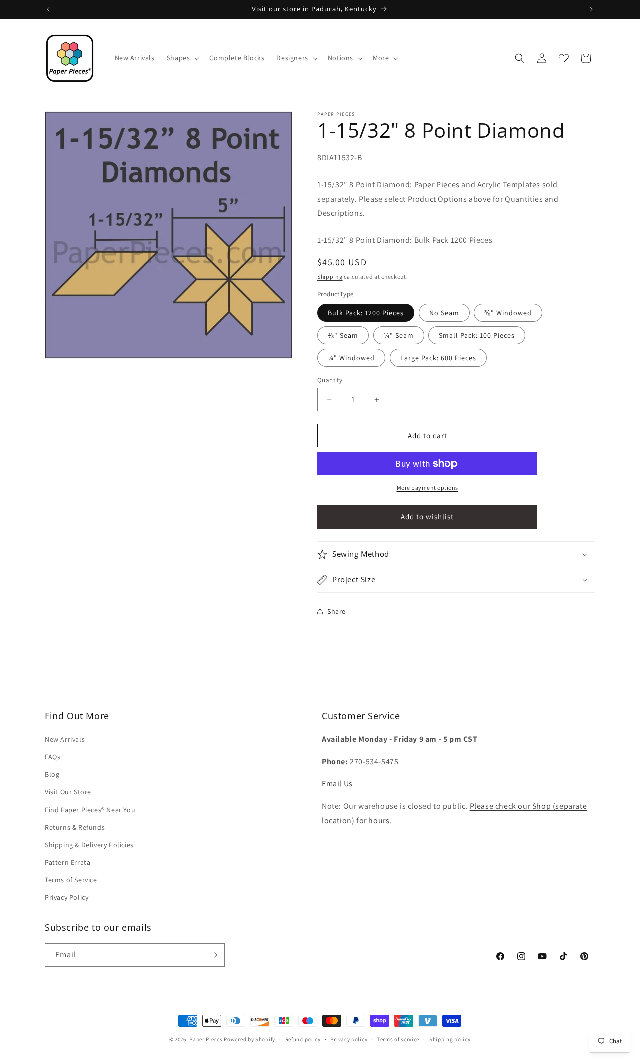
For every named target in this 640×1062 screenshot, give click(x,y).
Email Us (337, 783)
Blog (52, 774)
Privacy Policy (66, 897)
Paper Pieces (206, 1039)
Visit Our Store (68, 791)
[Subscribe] (213, 955)
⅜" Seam (343, 335)
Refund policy (303, 1039)
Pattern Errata (67, 862)
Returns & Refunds (75, 827)
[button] (182, 57)
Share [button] (337, 611)
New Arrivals (65, 739)
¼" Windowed (351, 357)
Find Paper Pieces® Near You (90, 809)
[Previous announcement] (49, 9)
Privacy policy (349, 1039)
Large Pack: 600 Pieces (438, 357)
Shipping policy (450, 1039)
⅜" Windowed (508, 312)
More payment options (427, 487)
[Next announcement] (591, 9)
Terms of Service (71, 879)
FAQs (52, 756)
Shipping (330, 276)
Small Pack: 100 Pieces (477, 335)
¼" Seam (399, 335)
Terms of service (399, 1039)
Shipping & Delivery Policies (89, 844)
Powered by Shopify (250, 1039)
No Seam (445, 312)
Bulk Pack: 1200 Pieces (366, 312)
